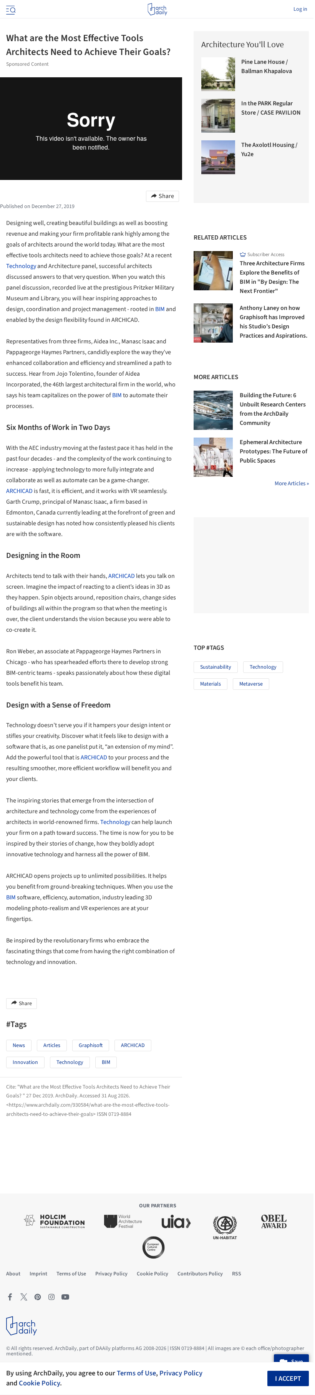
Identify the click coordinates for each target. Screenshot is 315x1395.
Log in (300, 9)
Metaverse (251, 684)
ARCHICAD (19, 491)
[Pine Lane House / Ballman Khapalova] (218, 74)
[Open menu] (10, 9)
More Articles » (292, 483)
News (19, 1045)
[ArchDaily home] (157, 9)
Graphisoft (91, 1045)
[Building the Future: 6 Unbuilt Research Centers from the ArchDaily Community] (213, 410)
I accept (288, 1378)
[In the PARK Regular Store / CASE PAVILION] (218, 116)
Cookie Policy (39, 1383)
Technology (21, 266)
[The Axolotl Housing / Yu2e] (218, 157)
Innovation (25, 1062)
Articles (51, 1045)
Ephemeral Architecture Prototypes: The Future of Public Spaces (273, 451)
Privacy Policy (180, 1373)
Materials (210, 684)
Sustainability (215, 667)
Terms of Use (136, 1373)
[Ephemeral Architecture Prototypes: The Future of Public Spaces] (213, 457)
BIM (160, 309)
